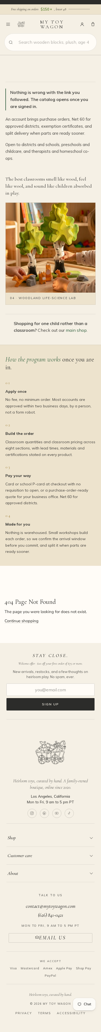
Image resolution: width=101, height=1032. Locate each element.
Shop (12, 838)
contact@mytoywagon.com (50, 906)
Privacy (23, 1013)
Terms (44, 1013)
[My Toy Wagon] (50, 752)
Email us (52, 938)
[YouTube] (56, 813)
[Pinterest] (44, 813)
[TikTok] (69, 813)
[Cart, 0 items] (93, 24)
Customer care (20, 855)
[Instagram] (32, 813)
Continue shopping (22, 621)
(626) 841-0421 (50, 915)
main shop (76, 330)
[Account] (82, 24)
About (13, 873)
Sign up (50, 704)
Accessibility (71, 1013)
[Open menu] (8, 24)
